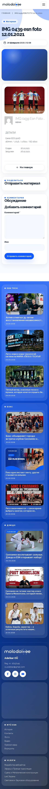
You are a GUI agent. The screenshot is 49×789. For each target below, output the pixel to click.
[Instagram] (15, 674)
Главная (6, 13)
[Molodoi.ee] (17, 652)
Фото (7, 737)
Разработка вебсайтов (14, 765)
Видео (7, 741)
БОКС (10, 407)
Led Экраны (9, 776)
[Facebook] (7, 674)
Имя (6, 242)
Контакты (8, 733)
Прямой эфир (10, 745)
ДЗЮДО (11, 525)
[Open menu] (44, 4)
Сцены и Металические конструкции (21, 773)
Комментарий (12, 212)
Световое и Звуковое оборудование (21, 780)
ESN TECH (12, 288)
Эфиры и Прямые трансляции (17, 769)
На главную (26, 167)
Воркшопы (9, 748)
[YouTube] (23, 674)
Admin (18, 122)
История (8, 729)
